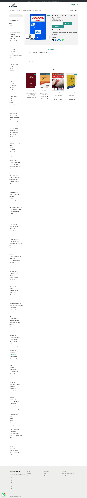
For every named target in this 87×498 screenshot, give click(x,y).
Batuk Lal (12, 30)
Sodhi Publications (14, 277)
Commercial (13, 168)
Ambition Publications (14, 128)
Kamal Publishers (13, 200)
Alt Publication (13, 124)
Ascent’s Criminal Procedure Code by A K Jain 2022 (64, 36)
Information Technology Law (16, 384)
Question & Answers (14, 433)
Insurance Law (13, 388)
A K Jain (66, 32)
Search (21, 16)
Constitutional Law (14, 339)
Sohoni (11, 68)
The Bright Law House (14, 290)
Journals (12, 397)
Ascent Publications (73, 32)
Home (10, 10)
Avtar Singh (12, 28)
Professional (12, 258)
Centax (11, 158)
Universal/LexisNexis (14, 299)
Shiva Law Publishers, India (15, 264)
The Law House (13, 292)
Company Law (13, 335)
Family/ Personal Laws (14, 375)
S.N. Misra (12, 66)
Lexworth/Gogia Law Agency (16, 222)
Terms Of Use (64, 475)
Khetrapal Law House (14, 205)
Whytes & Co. (13, 309)
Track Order (46, 475)
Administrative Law (14, 318)
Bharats (11, 147)
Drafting (12, 367)
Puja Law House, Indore (15, 260)
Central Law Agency (14, 160)
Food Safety (12, 378)
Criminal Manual (13, 356)
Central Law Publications (15, 162)
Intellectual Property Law (15, 390)
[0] (72, 5)
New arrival (11, 102)
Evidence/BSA (13, 373)
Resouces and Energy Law (15, 439)
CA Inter (12, 87)
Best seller (11, 77)
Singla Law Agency (14, 271)
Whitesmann (13, 307)
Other (11, 420)
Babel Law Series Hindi (14, 139)
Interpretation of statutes (15, 395)
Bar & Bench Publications (15, 141)
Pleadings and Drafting (15, 425)
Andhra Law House (14, 130)
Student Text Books (13, 314)
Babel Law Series (13, 136)
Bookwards (12, 153)
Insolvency (12, 386)
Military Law (12, 407)
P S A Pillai (12, 53)
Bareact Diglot (12, 74)
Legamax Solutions (14, 217)
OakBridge (12, 247)
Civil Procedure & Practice (15, 333)
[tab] (51, 49)
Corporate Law (13, 350)
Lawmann (12, 215)
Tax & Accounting (14, 450)
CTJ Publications (13, 173)
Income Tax (12, 382)
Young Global (13, 311)
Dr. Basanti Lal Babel (14, 40)
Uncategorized (12, 457)
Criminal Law (19, 10)
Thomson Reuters (14, 294)
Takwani (12, 70)
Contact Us (29, 477)
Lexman (12, 220)
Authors (10, 23)
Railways (12, 437)
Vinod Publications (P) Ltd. (15, 303)
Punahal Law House (14, 262)
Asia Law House (13, 134)
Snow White (12, 275)
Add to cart (58, 26)
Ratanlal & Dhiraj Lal (14, 64)
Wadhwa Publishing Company (16, 305)
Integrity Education (14, 192)
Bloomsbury (12, 149)
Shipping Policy (65, 477)
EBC (11, 188)
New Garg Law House (14, 241)
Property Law (13, 431)
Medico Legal (13, 405)
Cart (45, 473)
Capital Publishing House (15, 156)
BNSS (12, 416)
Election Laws (13, 369)
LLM (11, 100)
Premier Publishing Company (16, 256)
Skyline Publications (14, 273)
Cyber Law (12, 361)
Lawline (11, 213)
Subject (14, 10)
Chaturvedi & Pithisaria (15, 32)
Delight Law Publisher (14, 181)
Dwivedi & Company (14, 183)
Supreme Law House (14, 282)
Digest (11, 365)
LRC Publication (13, 224)
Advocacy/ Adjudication (15, 320)
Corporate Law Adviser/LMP (15, 171)
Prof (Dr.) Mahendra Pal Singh (16, 55)
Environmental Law (14, 371)
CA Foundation (13, 85)
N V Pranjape (12, 49)
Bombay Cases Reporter (15, 151)
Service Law (12, 446)
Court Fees (12, 352)
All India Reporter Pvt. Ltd (15, 117)
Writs (11, 454)
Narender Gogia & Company (16, 235)
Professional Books (61, 32)
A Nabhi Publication (14, 111)
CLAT (11, 98)
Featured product (12, 89)
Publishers (11, 109)
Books (28, 475)
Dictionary (12, 363)
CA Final (12, 83)
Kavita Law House (13, 203)
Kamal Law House (13, 198)
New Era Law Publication (15, 239)
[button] (56, 30)
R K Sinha (12, 57)
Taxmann (12, 288)
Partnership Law (13, 422)
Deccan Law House (14, 175)
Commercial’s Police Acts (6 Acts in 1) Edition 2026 (71, 94)
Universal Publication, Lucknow (16, 296)
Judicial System (13, 399)
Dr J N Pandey (13, 34)
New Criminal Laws (14, 414)
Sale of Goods (13, 444)
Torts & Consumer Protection (16, 452)
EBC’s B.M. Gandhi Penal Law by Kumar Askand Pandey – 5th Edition (58, 94)
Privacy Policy (64, 471)
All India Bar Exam (13, 96)
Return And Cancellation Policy (68, 473)
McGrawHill (12, 228)
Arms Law (12, 326)
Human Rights (13, 380)
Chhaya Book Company (15, 166)
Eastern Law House (14, 185)
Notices (11, 418)
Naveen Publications (14, 237)
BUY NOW (67, 23)
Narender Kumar (13, 51)
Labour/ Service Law (14, 401)
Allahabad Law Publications (15, 121)
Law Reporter (13, 403)
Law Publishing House (14, 211)
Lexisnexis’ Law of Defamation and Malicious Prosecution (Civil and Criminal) (44, 92)
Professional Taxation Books (14, 106)
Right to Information (14, 442)
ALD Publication (13, 113)
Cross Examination (14, 358)
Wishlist (45, 477)
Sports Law (12, 448)
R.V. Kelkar (12, 60)
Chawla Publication (14, 164)
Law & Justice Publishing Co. (16, 207)
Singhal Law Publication (15, 269)
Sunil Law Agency (13, 279)
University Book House (14, 301)
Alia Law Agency (13, 115)
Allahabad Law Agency (15, 119)
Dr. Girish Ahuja (13, 42)
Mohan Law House (14, 230)
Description (51, 49)
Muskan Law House (14, 232)
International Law (13, 393)
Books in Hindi (11, 79)
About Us (29, 473)
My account (46, 471)
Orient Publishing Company (16, 250)
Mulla (11, 47)
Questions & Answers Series (16, 435)
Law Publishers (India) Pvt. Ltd (16, 209)
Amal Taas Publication (14, 126)
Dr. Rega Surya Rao (14, 45)
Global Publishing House (15, 190)
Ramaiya (12, 62)
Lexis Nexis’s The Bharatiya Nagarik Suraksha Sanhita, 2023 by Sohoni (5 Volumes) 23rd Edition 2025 (31, 93)
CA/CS (10, 81)
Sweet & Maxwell (13, 284)
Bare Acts (11, 72)
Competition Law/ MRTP (15, 337)
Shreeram (12, 267)
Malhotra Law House (14, 226)
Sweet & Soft (13, 286)
